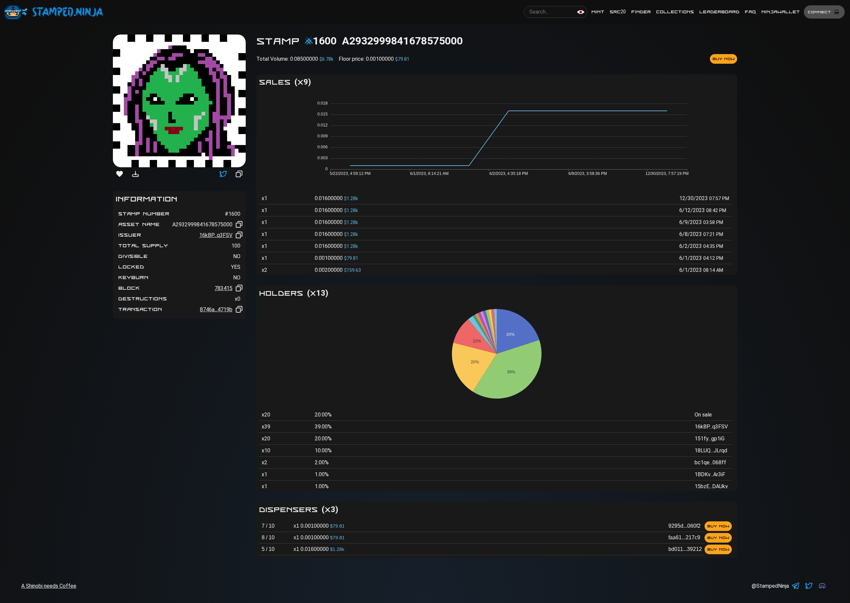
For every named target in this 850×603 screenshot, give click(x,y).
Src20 (618, 11)
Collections (675, 11)
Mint (597, 11)
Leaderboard (719, 11)
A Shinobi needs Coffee (48, 586)
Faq (750, 11)
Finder (641, 11)
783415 (223, 288)
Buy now (723, 59)
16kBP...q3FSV (215, 235)
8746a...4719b (216, 309)
